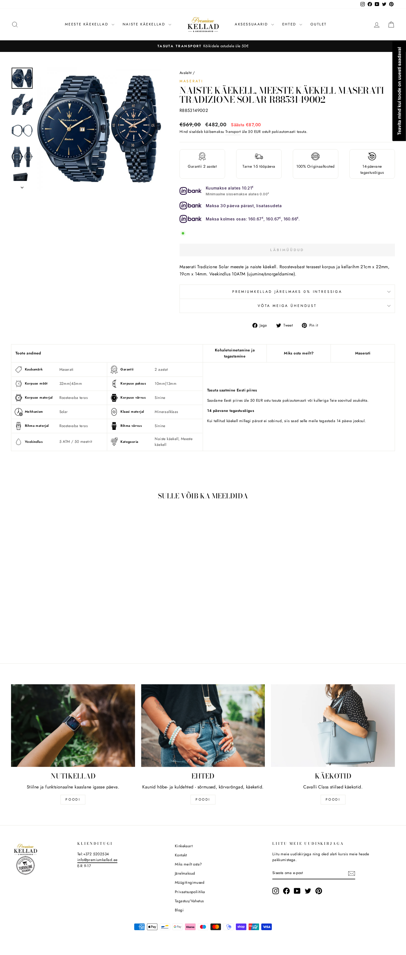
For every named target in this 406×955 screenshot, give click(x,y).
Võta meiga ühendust (287, 305)
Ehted (290, 24)
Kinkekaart (184, 846)
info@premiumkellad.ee (97, 859)
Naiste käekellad (145, 24)
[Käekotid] (333, 725)
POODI (72, 799)
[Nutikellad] (73, 725)
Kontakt (181, 855)
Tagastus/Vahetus (189, 901)
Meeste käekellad (87, 24)
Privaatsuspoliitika (190, 892)
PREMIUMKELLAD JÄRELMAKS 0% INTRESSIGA (287, 291)
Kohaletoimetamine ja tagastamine (235, 353)
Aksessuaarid (252, 24)
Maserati (191, 81)
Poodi (203, 799)
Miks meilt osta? (188, 864)
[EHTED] (203, 725)
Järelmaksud (185, 873)
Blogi (179, 910)
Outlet (318, 24)
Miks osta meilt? (298, 353)
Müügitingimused (189, 882)
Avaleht (186, 72)
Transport (233, 131)
